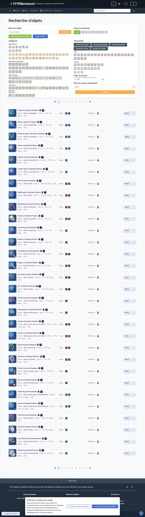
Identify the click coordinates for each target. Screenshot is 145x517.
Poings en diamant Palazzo (28, 216)
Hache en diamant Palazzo (27, 145)
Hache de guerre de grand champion (31, 134)
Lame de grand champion (27, 227)
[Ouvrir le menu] (141, 513)
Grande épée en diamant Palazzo (30, 169)
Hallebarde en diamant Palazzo (29, 192)
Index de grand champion (27, 345)
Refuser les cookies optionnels (79, 506)
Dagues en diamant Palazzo (28, 263)
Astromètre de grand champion (29, 438)
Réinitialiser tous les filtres (20, 36)
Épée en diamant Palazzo (27, 122)
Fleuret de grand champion (28, 368)
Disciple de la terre (99, 48)
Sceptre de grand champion (28, 321)
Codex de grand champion (27, 415)
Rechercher (65, 32)
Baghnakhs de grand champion (29, 204)
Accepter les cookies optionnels (105, 506)
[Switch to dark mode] (113, 4)
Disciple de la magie (118, 44)
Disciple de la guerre (100, 44)
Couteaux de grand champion (28, 251)
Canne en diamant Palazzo (27, 403)
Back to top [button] (72, 481)
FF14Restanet (23, 3)
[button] (120, 4)
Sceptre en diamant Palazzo (28, 333)
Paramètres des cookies (10, 513)
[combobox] (89, 79)
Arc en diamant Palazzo (26, 286)
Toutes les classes (82, 44)
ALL (77, 32)
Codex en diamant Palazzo (27, 427)
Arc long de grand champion (28, 274)
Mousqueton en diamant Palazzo (30, 309)
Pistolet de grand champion (28, 298)
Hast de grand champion (27, 181)
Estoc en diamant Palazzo (27, 380)
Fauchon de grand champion (28, 110)
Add (128, 113)
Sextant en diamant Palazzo (28, 450)
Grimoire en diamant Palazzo (28, 356)
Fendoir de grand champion (28, 157)
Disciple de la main (82, 48)
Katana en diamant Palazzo (28, 239)
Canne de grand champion (27, 392)
